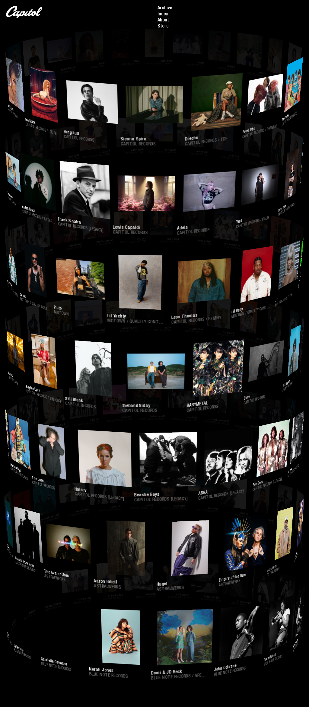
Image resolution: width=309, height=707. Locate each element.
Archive (165, 8)
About (163, 20)
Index (163, 14)
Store (163, 26)
